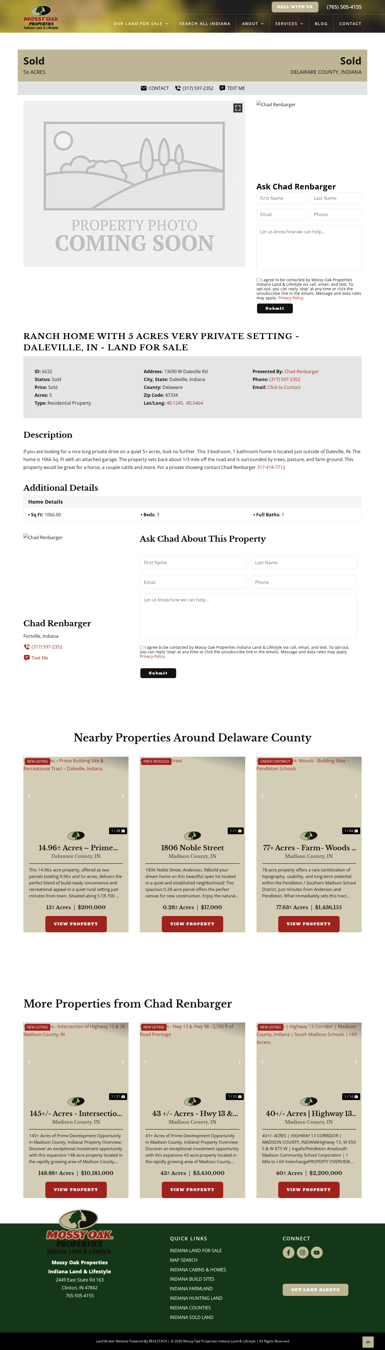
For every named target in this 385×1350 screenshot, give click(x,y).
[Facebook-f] (289, 1252)
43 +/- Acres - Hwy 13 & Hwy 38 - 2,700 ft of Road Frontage (192, 1114)
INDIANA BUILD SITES (192, 1279)
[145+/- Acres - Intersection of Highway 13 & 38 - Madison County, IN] (76, 1062)
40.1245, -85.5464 (185, 403)
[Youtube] (317, 1252)
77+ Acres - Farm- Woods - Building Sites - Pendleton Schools (309, 848)
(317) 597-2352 (284, 379)
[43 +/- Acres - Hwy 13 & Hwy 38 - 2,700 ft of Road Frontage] (192, 1062)
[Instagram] (303, 1252)
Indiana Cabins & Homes (198, 1270)
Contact (350, 23)
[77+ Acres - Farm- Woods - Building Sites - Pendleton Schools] (309, 796)
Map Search (184, 1260)
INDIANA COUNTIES (190, 1308)
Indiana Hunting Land (196, 1298)
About (250, 23)
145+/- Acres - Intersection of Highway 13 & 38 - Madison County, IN (76, 1114)
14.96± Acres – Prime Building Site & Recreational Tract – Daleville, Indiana (76, 848)
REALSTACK (158, 1341)
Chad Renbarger (301, 371)
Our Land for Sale (138, 23)
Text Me (40, 658)
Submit (274, 308)
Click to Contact (284, 387)
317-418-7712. (271, 467)
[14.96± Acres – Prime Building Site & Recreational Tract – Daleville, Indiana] (76, 796)
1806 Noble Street (192, 848)
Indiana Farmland (191, 1288)
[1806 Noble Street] (192, 796)
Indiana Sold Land (192, 1317)
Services (286, 23)
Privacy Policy (290, 297)
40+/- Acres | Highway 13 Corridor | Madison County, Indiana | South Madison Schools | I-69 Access (309, 1114)
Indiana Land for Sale (196, 1250)
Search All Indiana (205, 23)
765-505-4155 (80, 1296)
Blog (321, 23)
